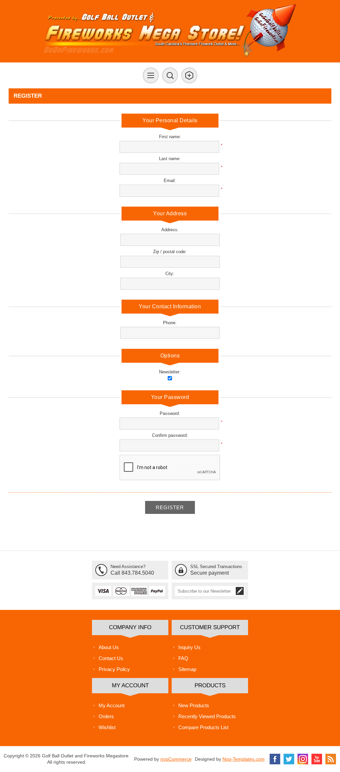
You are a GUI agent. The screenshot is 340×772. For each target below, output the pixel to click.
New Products (193, 705)
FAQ (183, 658)
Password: (170, 413)
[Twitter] (289, 759)
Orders (106, 716)
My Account (112, 705)
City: (169, 273)
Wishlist (107, 727)
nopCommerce (176, 759)
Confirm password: (170, 435)
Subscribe (240, 591)
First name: (170, 136)
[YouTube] (316, 759)
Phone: (170, 322)
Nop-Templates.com (243, 759)
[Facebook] (275, 759)
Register (170, 507)
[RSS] (330, 759)
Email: (170, 180)
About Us (109, 647)
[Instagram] (303, 759)
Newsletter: (170, 371)
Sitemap (187, 669)
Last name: (170, 158)
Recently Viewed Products (207, 716)
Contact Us (111, 658)
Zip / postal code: (170, 251)
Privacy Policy (114, 669)
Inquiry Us (189, 647)
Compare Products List (203, 727)
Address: (170, 229)
